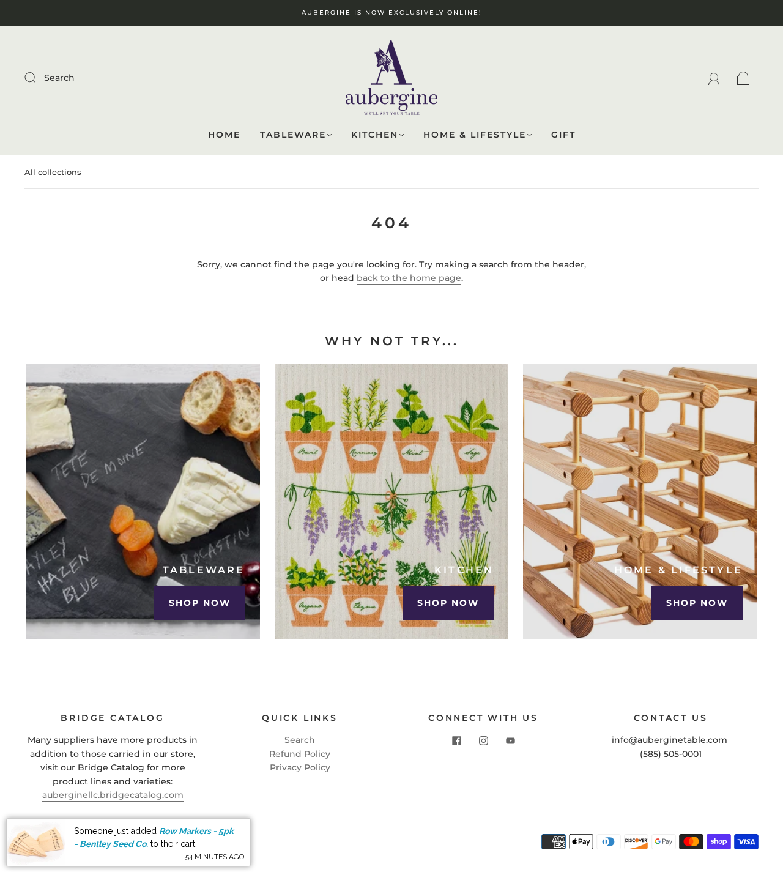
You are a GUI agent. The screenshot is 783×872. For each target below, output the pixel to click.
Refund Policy (299, 753)
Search (59, 77)
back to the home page (409, 277)
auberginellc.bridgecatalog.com (113, 794)
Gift (563, 135)
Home (224, 135)
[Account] (714, 78)
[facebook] (456, 740)
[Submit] (37, 77)
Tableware (293, 135)
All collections (52, 172)
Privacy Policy (300, 767)
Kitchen (374, 135)
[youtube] (510, 740)
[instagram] (483, 740)
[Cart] (744, 78)
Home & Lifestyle (474, 135)
